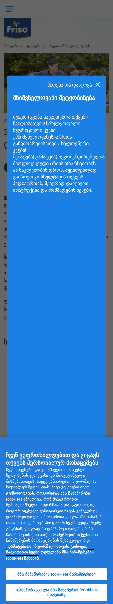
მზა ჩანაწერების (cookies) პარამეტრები (56, 574)
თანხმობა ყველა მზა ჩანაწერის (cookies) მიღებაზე (56, 592)
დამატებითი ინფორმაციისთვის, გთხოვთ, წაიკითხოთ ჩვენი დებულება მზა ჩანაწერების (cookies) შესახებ (50, 552)
